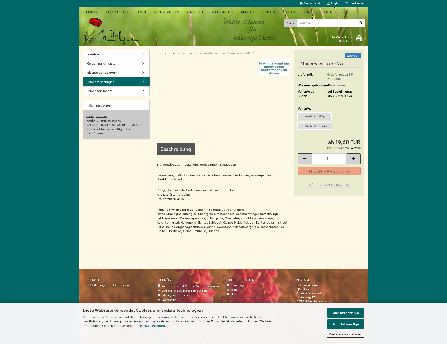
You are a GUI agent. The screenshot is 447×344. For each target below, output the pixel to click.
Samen (141, 12)
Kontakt (269, 12)
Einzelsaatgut (96, 54)
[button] (310, 3)
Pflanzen (90, 12)
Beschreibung (175, 149)
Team (234, 289)
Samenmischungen (100, 82)
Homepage (237, 285)
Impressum (168, 299)
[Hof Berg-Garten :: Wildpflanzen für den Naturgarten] (127, 31)
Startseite (195, 12)
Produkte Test (117, 12)
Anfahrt (248, 12)
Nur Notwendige (346, 324)
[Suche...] (360, 23)
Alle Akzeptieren (346, 313)
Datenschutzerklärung (149, 325)
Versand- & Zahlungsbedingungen (184, 290)
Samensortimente (99, 91)
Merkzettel (356, 3)
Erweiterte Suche (318, 12)
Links (233, 294)
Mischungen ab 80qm (102, 72)
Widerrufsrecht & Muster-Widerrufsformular (190, 286)
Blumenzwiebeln (166, 12)
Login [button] (334, 3)
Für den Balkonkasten (101, 63)
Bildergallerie (222, 12)
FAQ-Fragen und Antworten (110, 285)
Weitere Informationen (345, 334)
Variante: (304, 108)
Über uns (290, 12)
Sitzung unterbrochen (175, 295)
